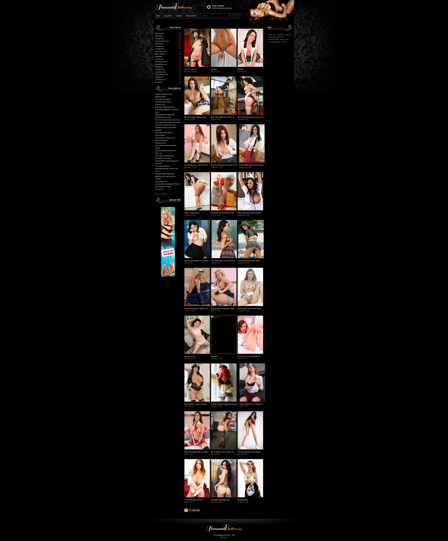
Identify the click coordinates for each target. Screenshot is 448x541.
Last (198, 510)
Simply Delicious (160, 143)
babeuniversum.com (168, 74)
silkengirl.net (168, 77)
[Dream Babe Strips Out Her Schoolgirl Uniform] (252, 162)
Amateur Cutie (189, 356)
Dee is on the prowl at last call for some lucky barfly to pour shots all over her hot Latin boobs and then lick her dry (168, 122)
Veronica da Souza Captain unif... (196, 308)
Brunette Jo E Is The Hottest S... (249, 356)
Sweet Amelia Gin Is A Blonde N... (251, 404)
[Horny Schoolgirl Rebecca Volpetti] (197, 449)
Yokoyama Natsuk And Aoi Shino (165, 151)
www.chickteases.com (168, 41)
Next (194, 510)
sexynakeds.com (168, 72)
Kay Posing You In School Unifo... (196, 165)
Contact (179, 16)
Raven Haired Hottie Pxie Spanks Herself (165, 147)
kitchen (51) (280, 37)
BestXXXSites (191, 16)
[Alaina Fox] (224, 353)
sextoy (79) (271, 35)
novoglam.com (168, 49)
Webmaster (224, 537)
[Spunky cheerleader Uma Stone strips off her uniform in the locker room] (197, 258)
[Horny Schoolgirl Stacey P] (197, 497)
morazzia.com (168, 46)
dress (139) (272, 37)
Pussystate (168, 82)
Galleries (168, 16)
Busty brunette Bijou (161, 140)
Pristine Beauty (160, 135)
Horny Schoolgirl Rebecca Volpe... (196, 452)
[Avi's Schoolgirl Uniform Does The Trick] (197, 114)
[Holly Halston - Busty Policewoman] (197, 401)
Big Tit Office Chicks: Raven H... (222, 452)
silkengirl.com (168, 38)
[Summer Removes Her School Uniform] (224, 162)
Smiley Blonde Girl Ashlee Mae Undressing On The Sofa (165, 116)
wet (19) (284, 42)
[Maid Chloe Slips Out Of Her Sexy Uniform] (224, 114)
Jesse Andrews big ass (162, 166)
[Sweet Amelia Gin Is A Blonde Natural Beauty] (252, 401)
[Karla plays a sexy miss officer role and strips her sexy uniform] (251, 258)
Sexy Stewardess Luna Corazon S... (251, 117)
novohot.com (168, 59)
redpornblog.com (168, 51)
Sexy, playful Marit (161, 181)
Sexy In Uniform (190, 69)
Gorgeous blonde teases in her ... (223, 213)
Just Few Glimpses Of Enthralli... (250, 452)
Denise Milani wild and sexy (164, 133)
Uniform (214, 69)
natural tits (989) (273, 39)
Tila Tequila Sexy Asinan (163, 99)
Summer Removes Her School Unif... (224, 165)
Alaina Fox (215, 356)
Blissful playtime (160, 97)
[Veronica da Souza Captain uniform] (197, 305)
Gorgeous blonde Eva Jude (164, 94)
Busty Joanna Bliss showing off (165, 107)
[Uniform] (224, 66)
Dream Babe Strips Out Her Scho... (252, 165)
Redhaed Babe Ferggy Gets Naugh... (224, 404)
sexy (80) (288, 35)
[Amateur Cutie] (197, 353)
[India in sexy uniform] (197, 210)
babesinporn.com (168, 62)
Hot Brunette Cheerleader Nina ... (250, 308)
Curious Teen (159, 189)
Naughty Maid (243, 500)
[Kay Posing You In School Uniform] (197, 162)
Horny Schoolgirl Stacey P (193, 500)
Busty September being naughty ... (250, 213)
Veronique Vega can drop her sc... (224, 261)
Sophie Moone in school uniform (223, 308)
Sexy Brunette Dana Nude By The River (167, 184)
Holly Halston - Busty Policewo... (196, 404)
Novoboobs (168, 56)
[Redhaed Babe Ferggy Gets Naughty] (224, 401)
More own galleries (161, 194)
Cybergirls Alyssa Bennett (220, 500)
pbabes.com (168, 44)
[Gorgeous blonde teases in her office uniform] (224, 210)
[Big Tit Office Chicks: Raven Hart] (224, 449)
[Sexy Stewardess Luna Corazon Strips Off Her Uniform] (250, 114)
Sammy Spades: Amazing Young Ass (166, 161)
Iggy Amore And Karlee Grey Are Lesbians (165, 178)
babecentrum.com (168, 64)
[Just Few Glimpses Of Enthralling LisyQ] (250, 449)
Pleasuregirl (168, 67)
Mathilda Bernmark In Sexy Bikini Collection (165, 129)
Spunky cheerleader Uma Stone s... (197, 261)
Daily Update (222, 7)
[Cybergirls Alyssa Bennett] (224, 497)
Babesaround (168, 33)
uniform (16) (280, 35)
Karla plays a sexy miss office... (249, 261)
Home (158, 16)
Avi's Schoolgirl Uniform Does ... (196, 117)
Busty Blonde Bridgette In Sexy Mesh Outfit (166, 111)
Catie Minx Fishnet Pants (163, 102)
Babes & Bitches (168, 54)
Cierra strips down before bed (164, 156)
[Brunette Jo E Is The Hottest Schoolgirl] (250, 353)
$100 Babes (168, 36)
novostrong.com (168, 79)
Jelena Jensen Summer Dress (164, 138)
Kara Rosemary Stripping (163, 186)
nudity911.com (168, 69)
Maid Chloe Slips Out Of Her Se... (223, 117)
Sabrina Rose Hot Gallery (163, 158)
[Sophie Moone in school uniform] (224, 305)
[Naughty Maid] (250, 497)
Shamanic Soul (160, 104)
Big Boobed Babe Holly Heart (164, 174)
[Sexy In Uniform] (197, 66)
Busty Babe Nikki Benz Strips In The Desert (166, 170)
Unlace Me (158, 163)
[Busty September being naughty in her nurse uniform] (250, 210)
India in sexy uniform (192, 213)
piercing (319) (284, 39)
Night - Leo (158, 153)
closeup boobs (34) (274, 42)
